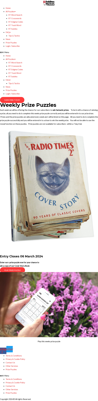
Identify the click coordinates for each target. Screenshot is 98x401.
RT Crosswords (14, 18)
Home (8, 8)
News (8, 39)
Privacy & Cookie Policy (15, 359)
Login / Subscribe (13, 46)
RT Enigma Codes (15, 22)
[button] (49, 52)
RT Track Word (14, 25)
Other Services (12, 366)
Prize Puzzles (11, 43)
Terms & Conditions (14, 356)
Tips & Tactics (14, 36)
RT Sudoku (12, 29)
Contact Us (10, 362)
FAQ (7, 32)
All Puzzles (10, 11)
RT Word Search (15, 15)
